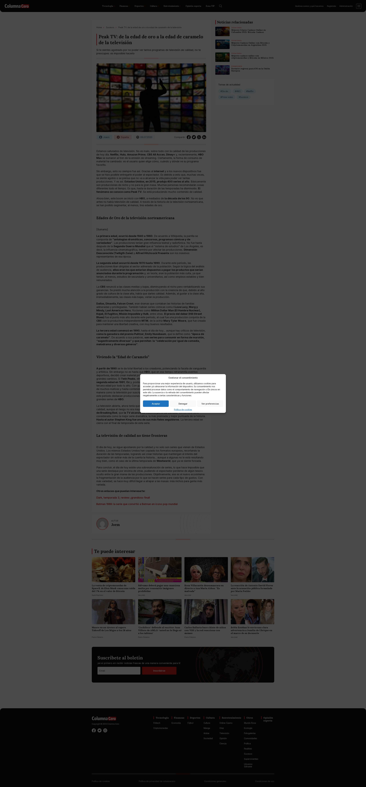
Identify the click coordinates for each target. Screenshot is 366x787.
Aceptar (156, 403)
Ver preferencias (210, 403)
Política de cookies (183, 409)
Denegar (183, 403)
